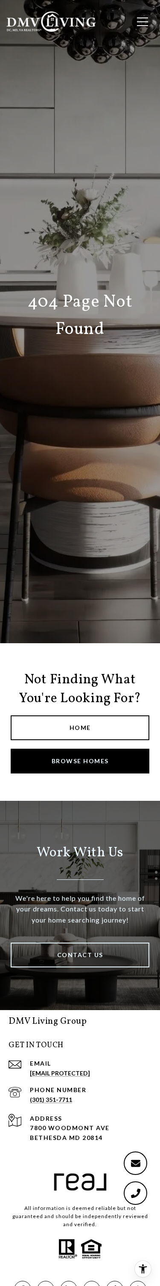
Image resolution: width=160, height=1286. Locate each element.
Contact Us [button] (80, 954)
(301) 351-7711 (51, 1099)
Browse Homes (80, 761)
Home (80, 727)
